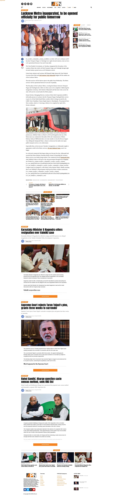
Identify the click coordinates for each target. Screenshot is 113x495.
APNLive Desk (28, 241)
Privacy (41, 483)
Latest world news (61, 482)
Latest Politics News (61, 479)
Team (41, 477)
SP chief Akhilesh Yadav (54, 148)
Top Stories (59, 477)
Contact (41, 480)
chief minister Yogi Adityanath (47, 75)
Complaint (42, 485)
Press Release (60, 480)
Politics (43, 7)
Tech (55, 7)
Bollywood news (60, 485)
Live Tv (69, 7)
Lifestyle (63, 7)
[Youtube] (33, 489)
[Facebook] (25, 489)
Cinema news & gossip (62, 483)
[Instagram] (30, 489)
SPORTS (59, 7)
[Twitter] (27, 489)
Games (75, 7)
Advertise (42, 482)
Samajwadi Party (65, 157)
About (41, 476)
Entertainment (50, 7)
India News (39, 7)
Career (41, 479)
